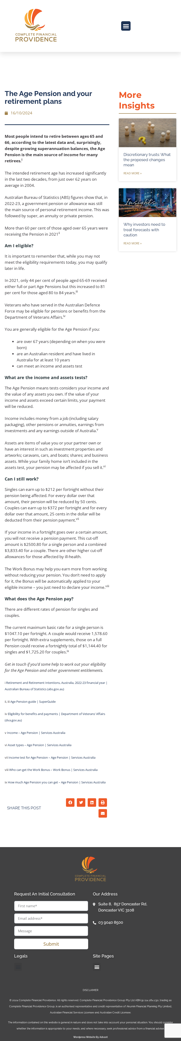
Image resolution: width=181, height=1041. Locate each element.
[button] (126, 26)
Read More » (132, 173)
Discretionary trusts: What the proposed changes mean (147, 159)
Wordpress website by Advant (90, 1037)
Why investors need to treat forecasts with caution (144, 229)
